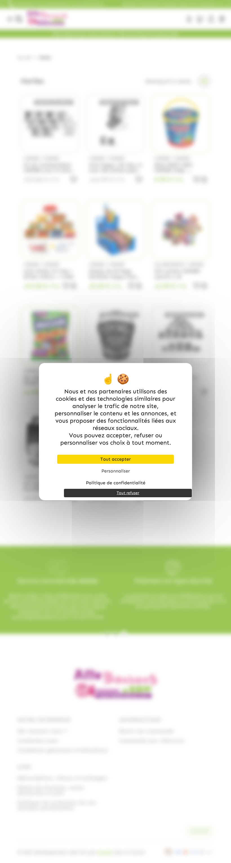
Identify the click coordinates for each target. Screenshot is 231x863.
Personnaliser (115, 471)
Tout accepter (115, 459)
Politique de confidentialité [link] (115, 482)
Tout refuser (128, 492)
